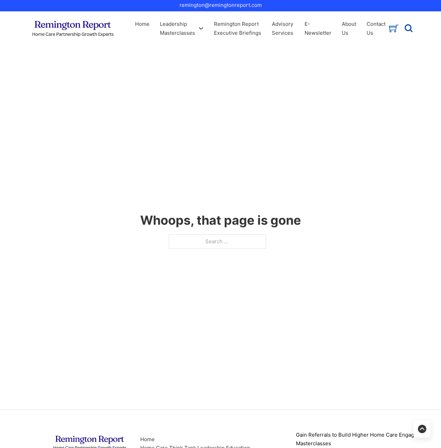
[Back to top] (422, 429)
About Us (349, 28)
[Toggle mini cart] (393, 28)
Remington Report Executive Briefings (237, 28)
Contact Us (376, 28)
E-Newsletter (318, 28)
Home (142, 24)
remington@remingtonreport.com (221, 5)
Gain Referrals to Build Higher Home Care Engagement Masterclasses (363, 439)
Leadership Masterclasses (177, 28)
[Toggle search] (408, 28)
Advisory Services (282, 28)
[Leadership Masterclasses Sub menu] (201, 28)
